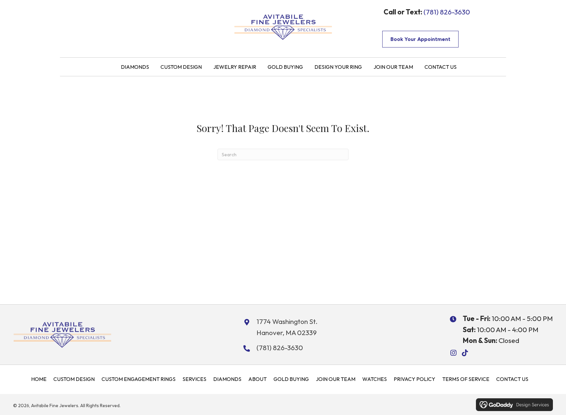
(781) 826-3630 (447, 12)
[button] (453, 352)
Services (194, 379)
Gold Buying (291, 379)
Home (39, 379)
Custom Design (74, 379)
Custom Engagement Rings (139, 379)
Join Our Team (335, 379)
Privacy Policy (414, 379)
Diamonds (227, 379)
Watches (374, 379)
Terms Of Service (465, 379)
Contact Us (512, 379)
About (257, 379)
